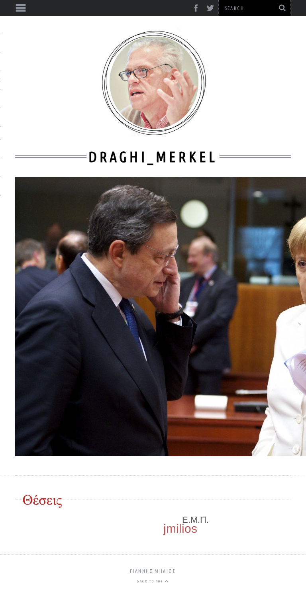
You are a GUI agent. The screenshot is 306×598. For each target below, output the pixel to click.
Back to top (151, 581)
